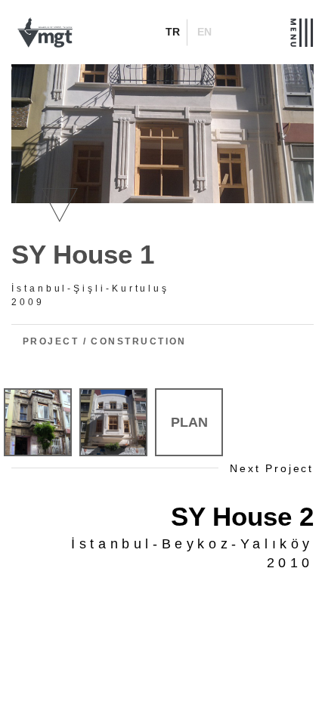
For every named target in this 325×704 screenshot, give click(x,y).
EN (204, 32)
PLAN (189, 422)
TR (173, 32)
